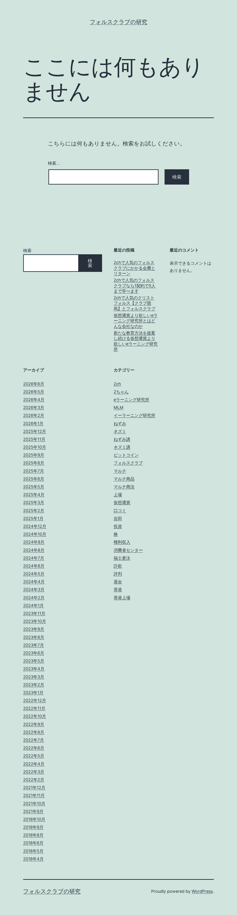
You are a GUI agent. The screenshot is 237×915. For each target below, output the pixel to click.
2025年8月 (33, 462)
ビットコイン (126, 455)
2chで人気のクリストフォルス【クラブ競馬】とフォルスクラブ (134, 303)
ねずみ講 (122, 439)
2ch (117, 383)
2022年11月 (34, 708)
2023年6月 (33, 653)
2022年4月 (33, 763)
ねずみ (120, 423)
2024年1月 (33, 605)
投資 (118, 526)
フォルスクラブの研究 (118, 22)
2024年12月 (34, 526)
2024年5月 (33, 573)
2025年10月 (34, 447)
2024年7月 (33, 558)
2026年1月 (33, 423)
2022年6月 (33, 747)
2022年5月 (33, 755)
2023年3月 (33, 676)
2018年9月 (33, 827)
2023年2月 (33, 684)
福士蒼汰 (122, 558)
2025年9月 (33, 455)
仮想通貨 (122, 502)
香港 (118, 589)
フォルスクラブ (128, 462)
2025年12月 (34, 431)
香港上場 (122, 597)
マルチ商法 (124, 486)
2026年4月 (33, 399)
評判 (118, 573)
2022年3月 (33, 771)
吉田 (118, 518)
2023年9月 (33, 629)
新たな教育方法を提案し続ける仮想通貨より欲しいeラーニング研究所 (136, 341)
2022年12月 (34, 700)
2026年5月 (33, 391)
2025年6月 (33, 478)
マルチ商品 (124, 478)
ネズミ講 (122, 447)
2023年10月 (34, 621)
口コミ (120, 510)
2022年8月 (33, 732)
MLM (118, 407)
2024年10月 (34, 534)
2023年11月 (34, 613)
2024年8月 (33, 550)
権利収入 (122, 542)
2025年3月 (33, 502)
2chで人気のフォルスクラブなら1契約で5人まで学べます (135, 285)
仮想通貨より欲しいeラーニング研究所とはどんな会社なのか (136, 321)
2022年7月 (33, 740)
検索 (27, 250)
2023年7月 (33, 645)
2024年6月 (33, 565)
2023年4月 (33, 668)
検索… (54, 163)
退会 (118, 581)
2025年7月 (33, 471)
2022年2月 (33, 779)
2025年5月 (33, 486)
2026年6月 (33, 383)
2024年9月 (33, 542)
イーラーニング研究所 (134, 415)
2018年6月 (33, 842)
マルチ (120, 471)
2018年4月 (33, 858)
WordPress (202, 891)
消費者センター (128, 550)
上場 (118, 494)
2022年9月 (33, 724)
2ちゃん (121, 391)
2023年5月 (33, 660)
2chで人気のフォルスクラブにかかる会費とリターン (134, 268)
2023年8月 (33, 637)
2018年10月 (34, 819)
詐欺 (118, 565)
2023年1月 (33, 692)
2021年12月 (34, 787)
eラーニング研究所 (131, 399)
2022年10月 (34, 716)
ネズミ (120, 431)
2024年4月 (34, 581)
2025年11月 (34, 439)
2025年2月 (33, 510)
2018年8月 (33, 835)
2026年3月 (33, 407)
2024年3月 (33, 589)
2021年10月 (34, 803)
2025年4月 (33, 494)
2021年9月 (33, 811)
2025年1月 (33, 518)
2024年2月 (33, 597)
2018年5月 (33, 851)
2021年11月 (34, 795)
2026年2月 (33, 415)
